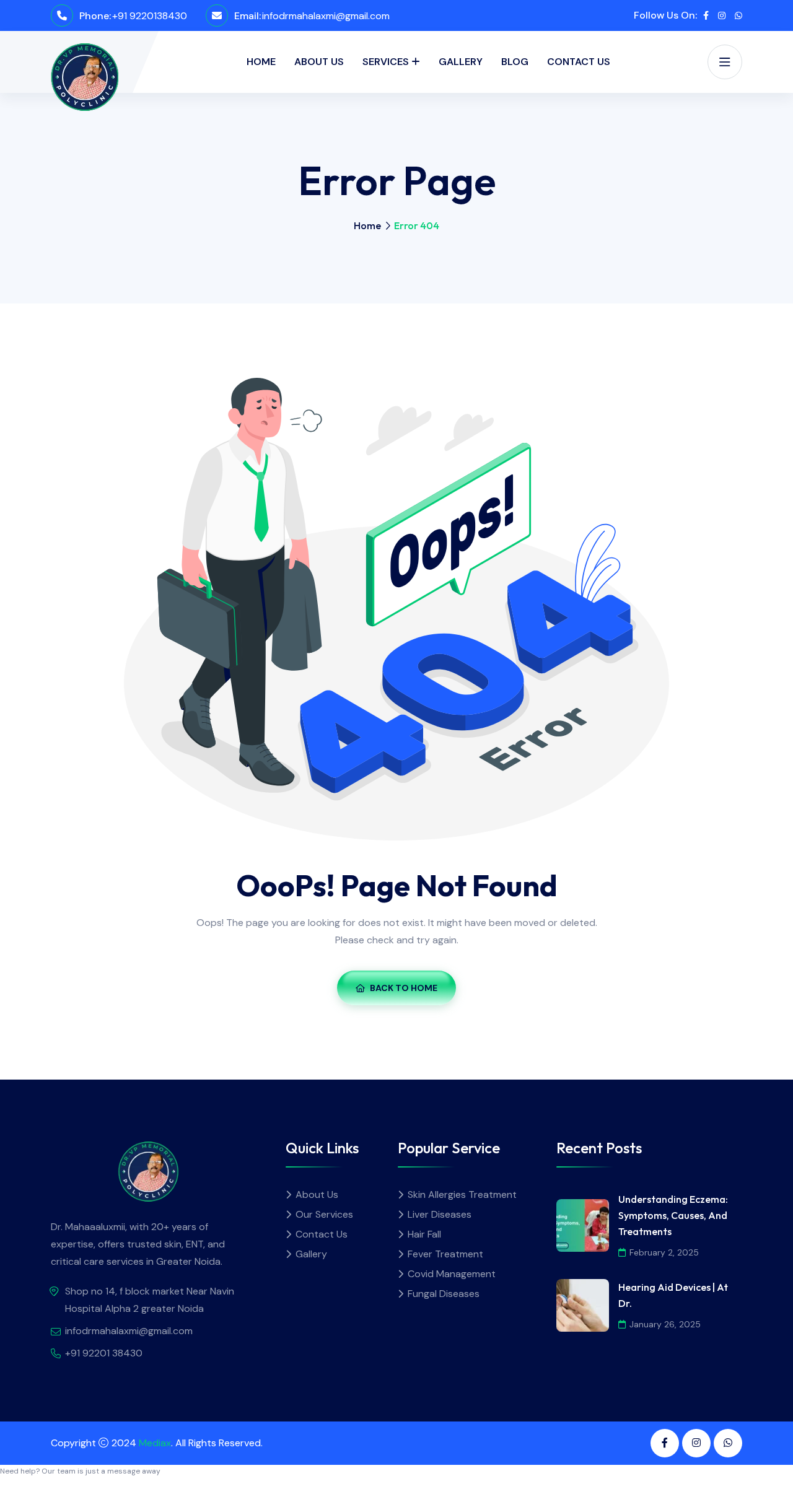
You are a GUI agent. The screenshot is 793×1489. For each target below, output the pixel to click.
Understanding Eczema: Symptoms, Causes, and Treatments (673, 1215)
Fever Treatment (445, 1253)
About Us (319, 61)
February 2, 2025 (664, 1252)
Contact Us (578, 61)
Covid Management (452, 1273)
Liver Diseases (439, 1214)
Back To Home (403, 987)
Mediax (155, 1442)
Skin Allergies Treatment (462, 1194)
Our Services (324, 1214)
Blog (514, 61)
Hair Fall (424, 1234)
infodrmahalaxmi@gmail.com (326, 15)
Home (261, 61)
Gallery (461, 61)
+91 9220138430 (149, 15)
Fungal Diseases (444, 1293)
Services (385, 61)
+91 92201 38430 (103, 1353)
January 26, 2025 (665, 1324)
